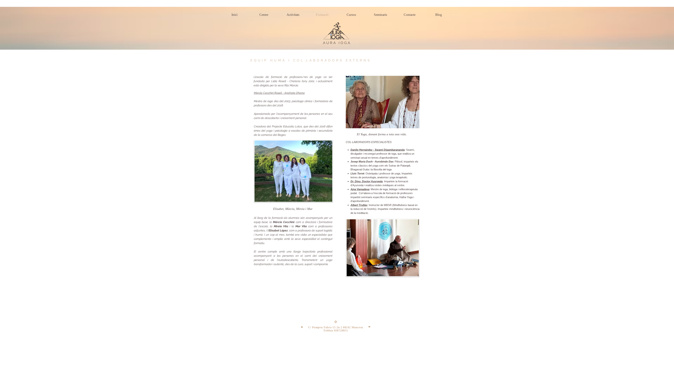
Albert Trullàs (359, 205)
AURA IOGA (337, 43)
